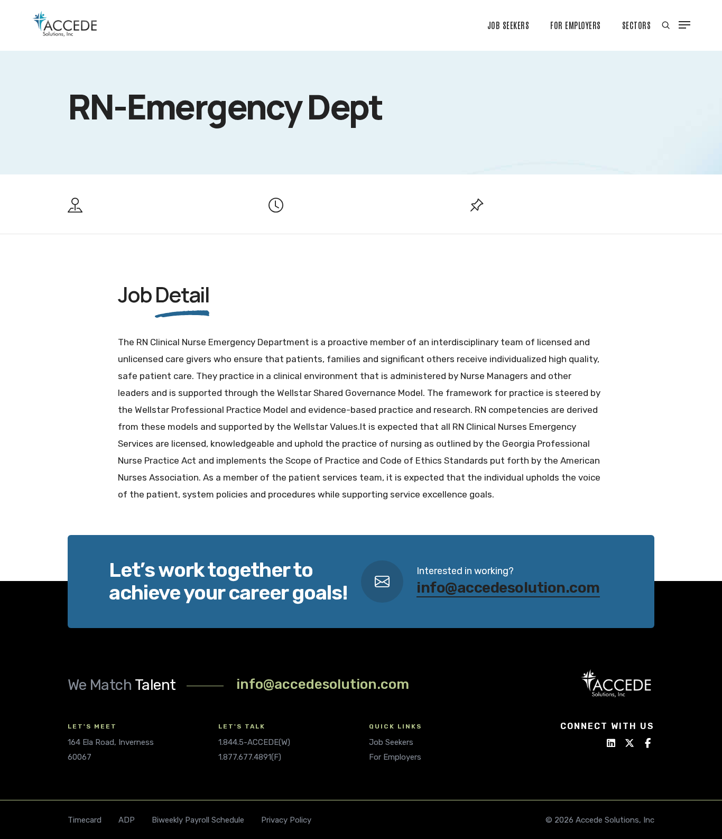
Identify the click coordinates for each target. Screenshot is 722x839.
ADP (126, 820)
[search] (665, 25)
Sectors (636, 25)
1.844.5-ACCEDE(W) (254, 742)
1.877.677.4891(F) (249, 757)
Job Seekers (508, 25)
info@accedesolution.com (508, 587)
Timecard (84, 820)
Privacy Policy (286, 820)
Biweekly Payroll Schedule (198, 820)
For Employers (575, 25)
